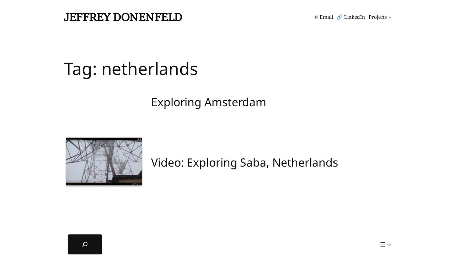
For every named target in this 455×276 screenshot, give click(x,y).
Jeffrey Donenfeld (123, 17)
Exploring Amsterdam (208, 102)
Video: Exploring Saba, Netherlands (244, 162)
